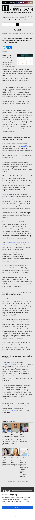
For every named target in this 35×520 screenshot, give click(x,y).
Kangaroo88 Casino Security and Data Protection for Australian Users (15, 438)
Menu (17, 24)
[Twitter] (29, 16)
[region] (17, 506)
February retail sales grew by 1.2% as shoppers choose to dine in (6, 461)
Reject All (17, 516)
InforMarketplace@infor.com (11, 410)
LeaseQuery (6, 194)
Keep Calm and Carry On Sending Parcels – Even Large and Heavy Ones (24, 437)
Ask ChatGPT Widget (23, 301)
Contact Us (23, 20)
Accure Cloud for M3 (24, 146)
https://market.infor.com (11, 364)
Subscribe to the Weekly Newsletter (14, 17)
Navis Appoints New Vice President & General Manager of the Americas (15, 461)
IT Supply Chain (11, 481)
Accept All (18, 507)
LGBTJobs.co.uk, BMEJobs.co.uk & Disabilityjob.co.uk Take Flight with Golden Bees (6, 439)
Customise (17, 512)
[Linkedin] (7, 47)
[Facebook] (15, 19)
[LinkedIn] (9, 19)
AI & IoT (26, 481)
